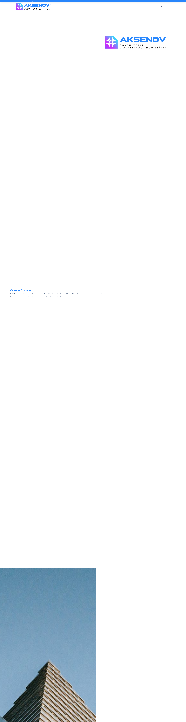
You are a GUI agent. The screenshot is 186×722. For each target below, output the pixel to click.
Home (152, 6)
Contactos (163, 6)
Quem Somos (157, 6)
